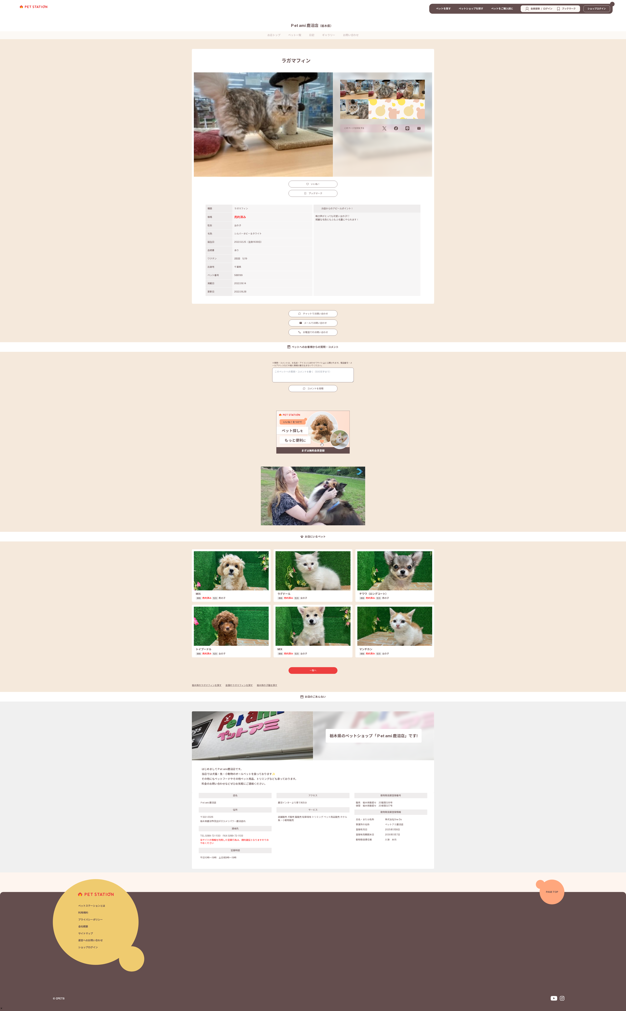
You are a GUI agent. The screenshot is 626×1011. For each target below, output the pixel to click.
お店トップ (273, 35)
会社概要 (83, 926)
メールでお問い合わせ (315, 323)
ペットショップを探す (471, 8)
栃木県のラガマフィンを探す (207, 685)
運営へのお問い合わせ (90, 940)
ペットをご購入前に (502, 8)
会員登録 (535, 8)
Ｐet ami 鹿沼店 (311, 25)
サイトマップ (85, 933)
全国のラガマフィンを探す (239, 685)
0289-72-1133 (212, 835)
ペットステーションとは (91, 905)
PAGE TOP (552, 892)
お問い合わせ (351, 35)
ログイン (547, 8)
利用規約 (83, 912)
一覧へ (313, 670)
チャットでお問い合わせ (315, 313)
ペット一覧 (294, 35)
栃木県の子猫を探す (267, 685)
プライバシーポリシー (90, 919)
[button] (1, 1008)
